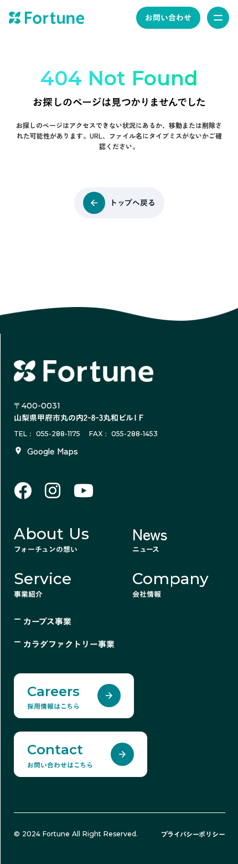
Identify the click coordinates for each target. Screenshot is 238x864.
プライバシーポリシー (193, 834)
